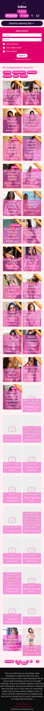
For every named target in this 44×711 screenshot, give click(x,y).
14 (18, 663)
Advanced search (23, 59)
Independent (19, 72)
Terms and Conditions (22, 706)
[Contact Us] (38, 16)
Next (24, 663)
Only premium (11, 44)
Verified (7, 76)
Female (7, 72)
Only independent (13, 47)
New (16, 76)
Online (24, 76)
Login (25, 15)
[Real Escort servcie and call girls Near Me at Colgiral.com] (22, 5)
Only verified (11, 51)
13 (38, 661)
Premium (32, 72)
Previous (9, 661)
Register (13, 15)
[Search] (32, 16)
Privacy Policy (22, 704)
